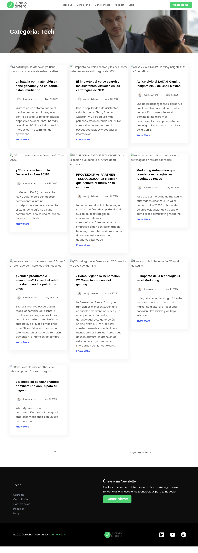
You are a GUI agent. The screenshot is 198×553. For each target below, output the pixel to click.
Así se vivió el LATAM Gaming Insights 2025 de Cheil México (159, 83)
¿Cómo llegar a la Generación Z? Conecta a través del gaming (98, 280)
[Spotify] (183, 535)
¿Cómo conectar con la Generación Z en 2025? (33, 172)
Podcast (18, 509)
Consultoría (20, 499)
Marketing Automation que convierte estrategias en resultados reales (156, 174)
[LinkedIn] (162, 535)
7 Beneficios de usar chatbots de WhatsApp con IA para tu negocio (38, 386)
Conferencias (21, 504)
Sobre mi (18, 495)
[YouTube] (173, 535)
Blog (16, 513)
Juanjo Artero (57, 534)
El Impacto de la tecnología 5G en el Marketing (159, 278)
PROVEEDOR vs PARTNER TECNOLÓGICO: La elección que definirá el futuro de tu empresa (96, 181)
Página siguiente (140, 452)
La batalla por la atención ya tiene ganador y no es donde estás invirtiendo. (37, 86)
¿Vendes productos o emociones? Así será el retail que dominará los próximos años (37, 282)
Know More (22, 139)
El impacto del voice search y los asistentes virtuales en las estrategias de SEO (98, 86)
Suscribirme (117, 499)
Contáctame (180, 4)
